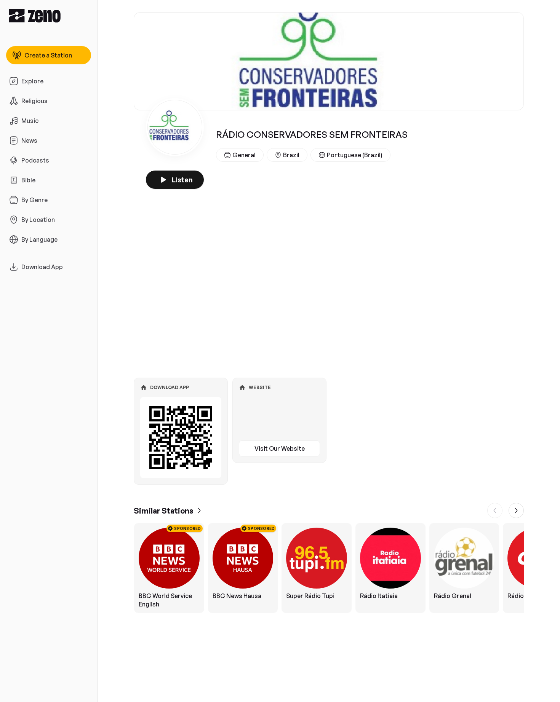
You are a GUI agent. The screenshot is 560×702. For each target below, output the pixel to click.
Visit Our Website (279, 448)
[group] (329, 568)
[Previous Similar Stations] (494, 510)
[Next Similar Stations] (516, 510)
